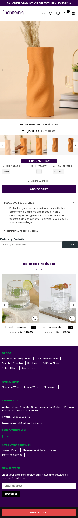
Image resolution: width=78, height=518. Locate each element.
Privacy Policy (10, 450)
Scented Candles (12, 363)
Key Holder (28, 368)
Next (75, 70)
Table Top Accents (46, 358)
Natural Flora (9, 368)
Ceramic (58, 171)
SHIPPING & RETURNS (21, 230)
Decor (6, 171)
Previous (3, 70)
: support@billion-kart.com (25, 423)
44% (33, 327)
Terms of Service (12, 455)
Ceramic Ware (11, 387)
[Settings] (43, 13)
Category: (11, 166)
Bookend (33, 363)
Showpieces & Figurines (16, 358)
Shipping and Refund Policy (39, 450)
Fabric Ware (31, 387)
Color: (39, 166)
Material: (62, 166)
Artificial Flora (51, 363)
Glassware (50, 387)
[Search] (51, 13)
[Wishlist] (58, 13)
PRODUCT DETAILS (19, 202)
